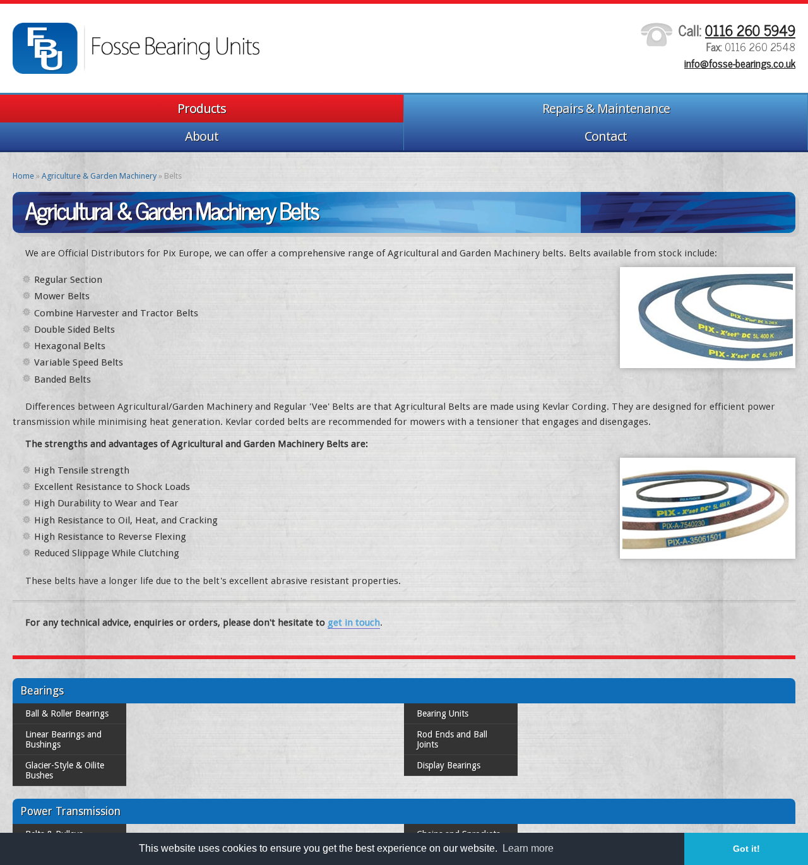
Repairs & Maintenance (606, 108)
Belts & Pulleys (54, 814)
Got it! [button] (746, 849)
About (201, 136)
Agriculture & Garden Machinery (99, 176)
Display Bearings (448, 755)
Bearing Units (442, 713)
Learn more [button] (528, 848)
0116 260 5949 (750, 30)
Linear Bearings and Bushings (82, 734)
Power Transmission (70, 791)
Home (23, 176)
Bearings (42, 690)
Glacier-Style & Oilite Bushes (79, 755)
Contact (606, 136)
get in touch (354, 622)
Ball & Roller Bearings (67, 713)
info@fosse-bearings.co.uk (739, 63)
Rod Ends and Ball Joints (464, 734)
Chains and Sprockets (458, 814)
